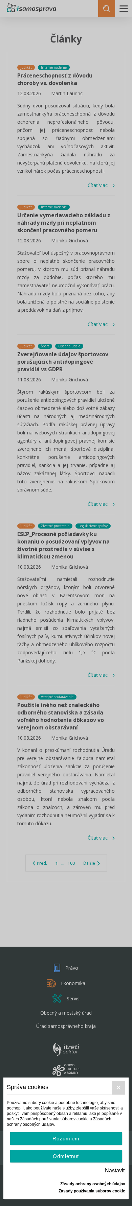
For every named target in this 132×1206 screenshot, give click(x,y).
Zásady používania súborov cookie (92, 1191)
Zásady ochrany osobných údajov (92, 1184)
